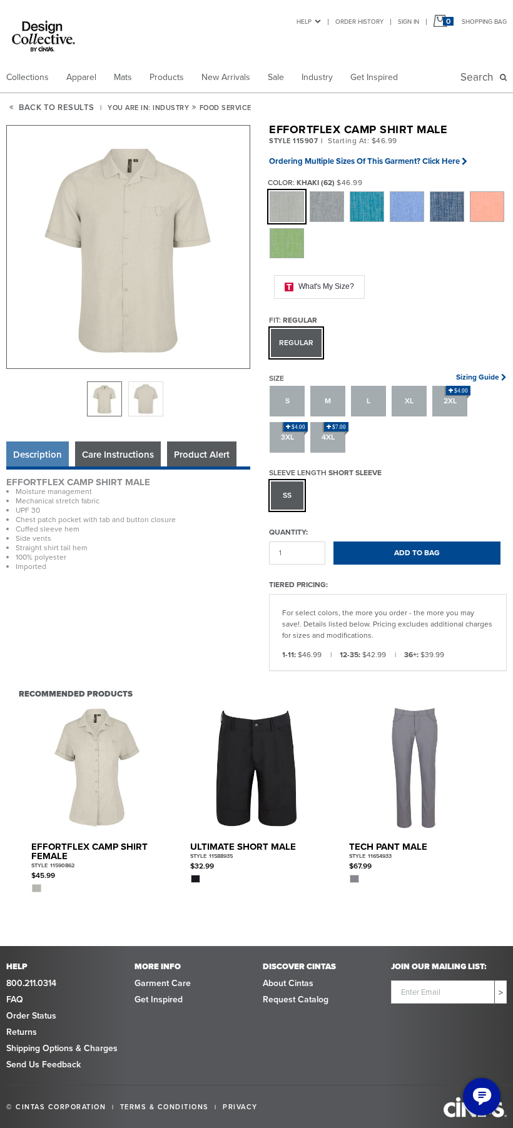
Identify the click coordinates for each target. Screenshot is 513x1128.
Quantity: (288, 531)
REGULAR (296, 342)
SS (287, 495)
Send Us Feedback (43, 1064)
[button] (129, 248)
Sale (276, 77)
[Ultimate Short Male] (256, 768)
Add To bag (417, 552)
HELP (304, 21)
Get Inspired (374, 77)
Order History (359, 21)
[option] (104, 398)
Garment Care (163, 983)
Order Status (31, 1015)
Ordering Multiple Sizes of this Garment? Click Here (364, 161)
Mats (123, 77)
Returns (21, 1032)
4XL (334, 433)
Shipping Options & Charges (62, 1048)
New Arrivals (225, 77)
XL (409, 400)
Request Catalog (295, 999)
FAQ (14, 999)
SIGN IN (408, 21)
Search (479, 77)
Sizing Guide (477, 377)
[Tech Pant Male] (415, 768)
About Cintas (288, 983)
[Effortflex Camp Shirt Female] (97, 768)
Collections (27, 77)
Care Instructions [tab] (118, 454)
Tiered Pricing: (298, 584)
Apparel (81, 77)
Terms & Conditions (164, 1107)
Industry (317, 77)
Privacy (240, 1107)
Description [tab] (37, 454)
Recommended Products (76, 693)
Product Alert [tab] (202, 454)
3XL (293, 433)
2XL (456, 397)
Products (167, 77)
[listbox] (128, 399)
